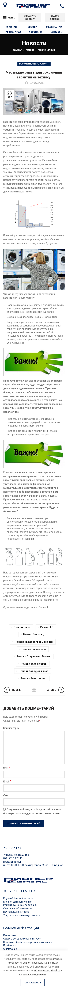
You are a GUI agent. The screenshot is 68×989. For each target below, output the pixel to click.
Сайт (6, 795)
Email (7, 781)
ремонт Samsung (33, 634)
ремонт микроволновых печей (34, 641)
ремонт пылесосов (34, 649)
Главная (17, 50)
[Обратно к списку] (34, 690)
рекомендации (46, 50)
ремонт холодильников (33, 671)
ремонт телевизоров (34, 663)
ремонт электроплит (34, 678)
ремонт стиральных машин (34, 656)
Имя (6, 767)
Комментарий (11, 728)
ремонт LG (46, 627)
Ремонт (30, 50)
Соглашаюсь (32, 982)
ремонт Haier (22, 627)
